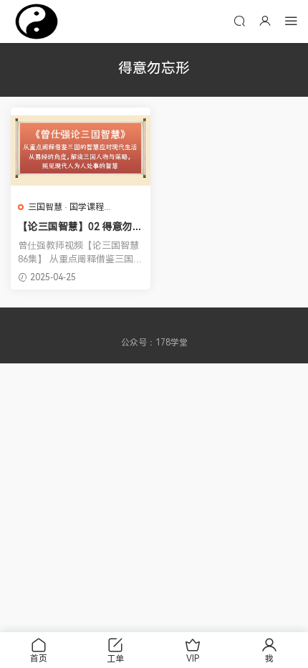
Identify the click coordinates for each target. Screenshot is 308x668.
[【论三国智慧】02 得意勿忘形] (80, 151)
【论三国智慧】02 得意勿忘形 (80, 227)
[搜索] (239, 20)
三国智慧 (45, 207)
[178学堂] (36, 21)
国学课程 (86, 207)
